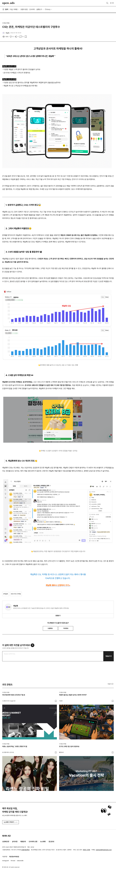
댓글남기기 (108, 656)
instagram (5, 860)
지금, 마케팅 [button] (14, 9)
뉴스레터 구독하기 (9, 822)
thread (13, 860)
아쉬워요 (65, 628)
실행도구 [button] (39, 9)
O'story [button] (47, 9)
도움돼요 (50, 628)
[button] (111, 684)
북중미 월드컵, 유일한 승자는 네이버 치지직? (73, 695)
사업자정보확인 (25, 850)
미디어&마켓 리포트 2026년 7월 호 (13, 695)
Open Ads (8, 3)
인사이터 (32, 9)
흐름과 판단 (24, 9)
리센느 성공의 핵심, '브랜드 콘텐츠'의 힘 (14, 746)
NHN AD (6, 835)
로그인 (112, 3)
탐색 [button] (6, 9)
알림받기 (58, 615)
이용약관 (4, 856)
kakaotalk (20, 860)
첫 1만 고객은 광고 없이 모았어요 (69, 746)
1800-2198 (86, 850)
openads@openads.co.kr (104, 850)
